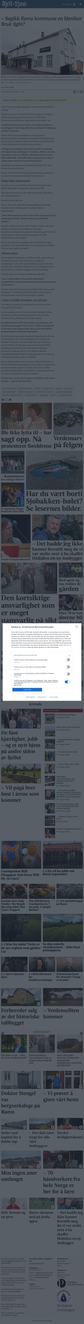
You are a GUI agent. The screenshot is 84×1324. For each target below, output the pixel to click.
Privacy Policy (53, 697)
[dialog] (42, 662)
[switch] (67, 659)
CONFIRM (27, 689)
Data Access (42, 697)
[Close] (77, 627)
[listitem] (42, 655)
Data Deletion (30, 697)
